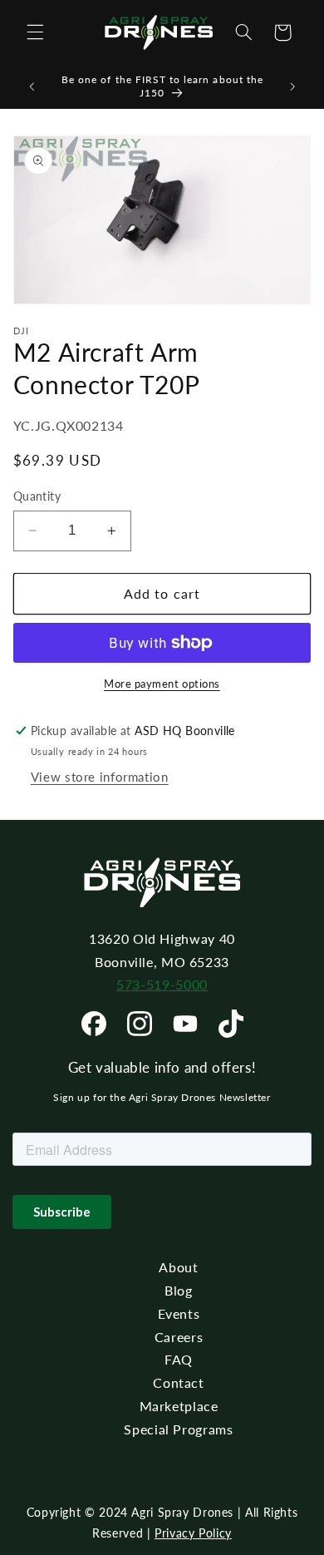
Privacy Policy (193, 1533)
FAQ (178, 1359)
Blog (178, 1290)
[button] (35, 32)
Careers (179, 1337)
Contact (178, 1382)
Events (179, 1313)
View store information (100, 776)
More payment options (162, 684)
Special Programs (178, 1429)
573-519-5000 (162, 984)
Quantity (37, 496)
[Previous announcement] (31, 86)
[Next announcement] (292, 86)
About (178, 1267)
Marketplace (179, 1406)
